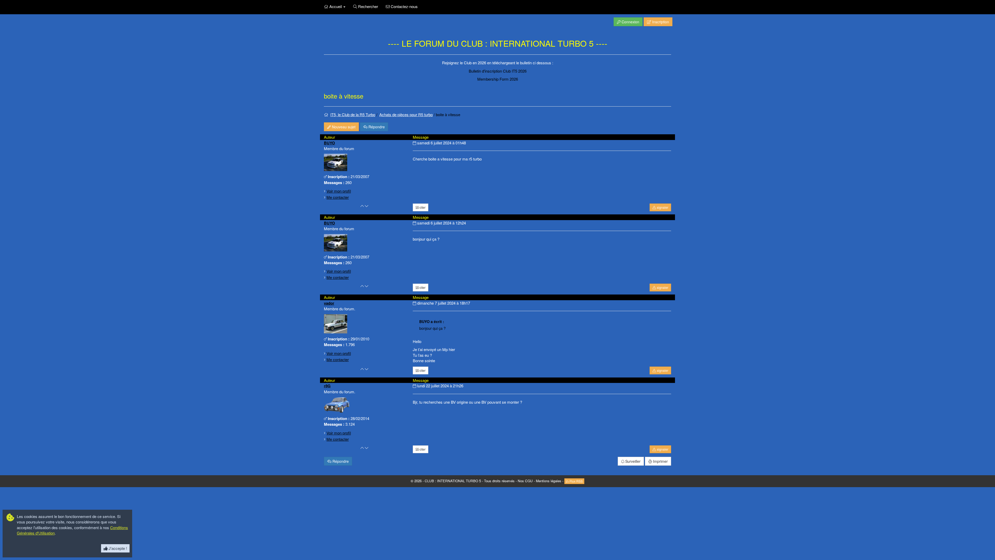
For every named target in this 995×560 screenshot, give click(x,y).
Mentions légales (548, 480)
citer (422, 207)
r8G (327, 386)
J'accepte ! (117, 548)
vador (329, 303)
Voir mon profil (338, 191)
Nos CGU (525, 480)
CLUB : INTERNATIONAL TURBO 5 (453, 480)
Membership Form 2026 (497, 79)
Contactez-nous (404, 6)
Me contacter (337, 197)
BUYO (329, 143)
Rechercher (367, 6)
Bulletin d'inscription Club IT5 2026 (498, 71)
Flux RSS (576, 481)
